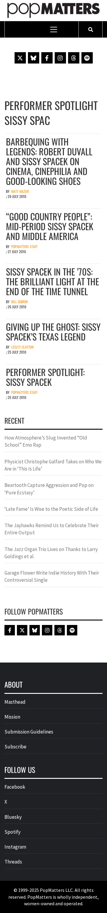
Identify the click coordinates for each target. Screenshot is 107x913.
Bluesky (13, 817)
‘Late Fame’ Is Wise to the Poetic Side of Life (51, 509)
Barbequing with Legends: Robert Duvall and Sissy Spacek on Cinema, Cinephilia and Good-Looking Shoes (49, 161)
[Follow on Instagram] (60, 58)
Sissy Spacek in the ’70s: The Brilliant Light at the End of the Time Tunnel (52, 281)
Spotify (12, 832)
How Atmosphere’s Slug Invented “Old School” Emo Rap (45, 441)
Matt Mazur (20, 191)
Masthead (15, 702)
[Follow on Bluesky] (33, 58)
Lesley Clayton (22, 346)
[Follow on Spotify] (87, 58)
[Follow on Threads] (73, 58)
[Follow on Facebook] (47, 58)
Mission (12, 717)
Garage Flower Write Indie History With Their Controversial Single (51, 576)
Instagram (15, 847)
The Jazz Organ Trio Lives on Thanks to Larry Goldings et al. (51, 553)
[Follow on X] (20, 58)
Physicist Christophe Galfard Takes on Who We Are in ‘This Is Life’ (53, 465)
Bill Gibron (19, 301)
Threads (13, 861)
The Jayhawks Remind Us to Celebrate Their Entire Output (51, 529)
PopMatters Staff (24, 246)
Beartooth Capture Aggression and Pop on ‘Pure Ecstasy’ (49, 489)
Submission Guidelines (28, 731)
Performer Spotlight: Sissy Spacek (45, 377)
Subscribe (15, 746)
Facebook (14, 787)
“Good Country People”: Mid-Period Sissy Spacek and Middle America (49, 226)
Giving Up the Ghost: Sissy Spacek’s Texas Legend (53, 331)
